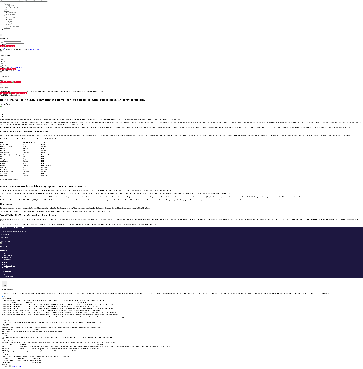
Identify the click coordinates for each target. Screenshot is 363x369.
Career (6, 267)
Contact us (7, 28)
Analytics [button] (5, 333)
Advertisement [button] (6, 339)
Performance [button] (5, 324)
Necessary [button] (5, 295)
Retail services (12, 12)
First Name (3, 59)
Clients (10, 19)
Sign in (18, 70)
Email (1, 42)
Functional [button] (5, 319)
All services (11, 14)
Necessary (7, 297)
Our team (6, 254)
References (7, 16)
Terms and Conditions (16, 67)
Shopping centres (13, 7)
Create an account (33, 49)
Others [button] (4, 353)
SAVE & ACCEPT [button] (8, 364)
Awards (10, 21)
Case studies (11, 17)
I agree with (12, 67)
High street (11, 6)
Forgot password (5, 48)
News (9, 24)
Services (6, 11)
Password (3, 44)
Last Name (3, 61)
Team (5, 9)
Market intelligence (13, 26)
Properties (7, 4)
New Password (4, 91)
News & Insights (9, 23)
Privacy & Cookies (5, 241)
